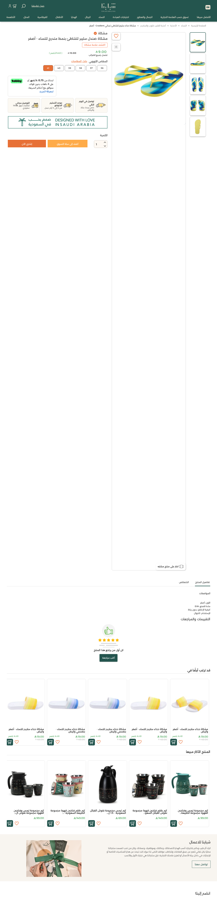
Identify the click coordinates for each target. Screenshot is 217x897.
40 (58, 68)
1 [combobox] (96, 144)
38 (80, 68)
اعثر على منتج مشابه (168, 566)
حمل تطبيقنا (38, 6)
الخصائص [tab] (184, 582)
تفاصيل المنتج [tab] (202, 582)
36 (102, 68)
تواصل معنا (201, 864)
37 (91, 68)
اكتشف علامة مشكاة (94, 44)
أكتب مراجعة (108, 657)
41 (48, 68)
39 (69, 68)
